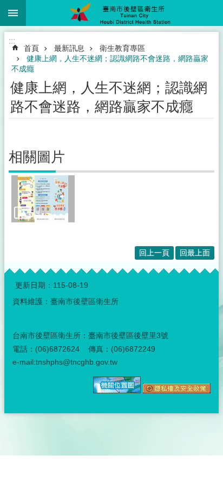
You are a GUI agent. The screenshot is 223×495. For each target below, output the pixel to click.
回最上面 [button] (195, 252)
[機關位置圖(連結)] (117, 390)
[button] (43, 198)
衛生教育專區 (122, 48)
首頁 (31, 48)
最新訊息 (69, 48)
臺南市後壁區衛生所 (124, 13)
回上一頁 (154, 252)
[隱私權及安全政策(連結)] (177, 390)
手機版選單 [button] (13, 13)
